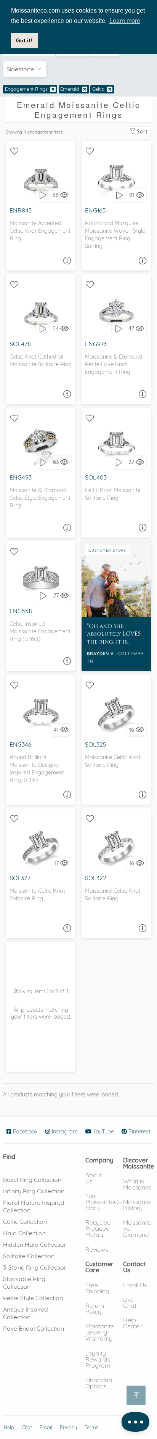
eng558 (21, 611)
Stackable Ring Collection (24, 1282)
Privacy (68, 1427)
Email (46, 1427)
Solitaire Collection (28, 1256)
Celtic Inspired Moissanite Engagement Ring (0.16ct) (40, 631)
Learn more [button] (124, 21)
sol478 (20, 344)
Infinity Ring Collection (33, 1191)
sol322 (95, 878)
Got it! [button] (24, 40)
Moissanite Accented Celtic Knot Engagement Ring (40, 231)
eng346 (21, 744)
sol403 (96, 477)
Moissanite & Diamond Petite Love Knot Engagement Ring (113, 364)
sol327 (20, 878)
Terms (91, 1427)
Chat (27, 1427)
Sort (141, 131)
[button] (99, 1160)
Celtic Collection (25, 1221)
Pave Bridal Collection (33, 1328)
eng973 (96, 344)
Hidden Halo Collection (35, 1244)
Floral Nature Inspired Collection (33, 1206)
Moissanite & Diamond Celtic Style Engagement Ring (40, 498)
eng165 (95, 210)
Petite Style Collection (33, 1298)
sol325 (95, 744)
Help (9, 1427)
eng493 (21, 477)
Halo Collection (24, 1233)
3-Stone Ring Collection (35, 1267)
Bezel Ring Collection (32, 1179)
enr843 (21, 210)
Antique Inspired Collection (25, 1313)
